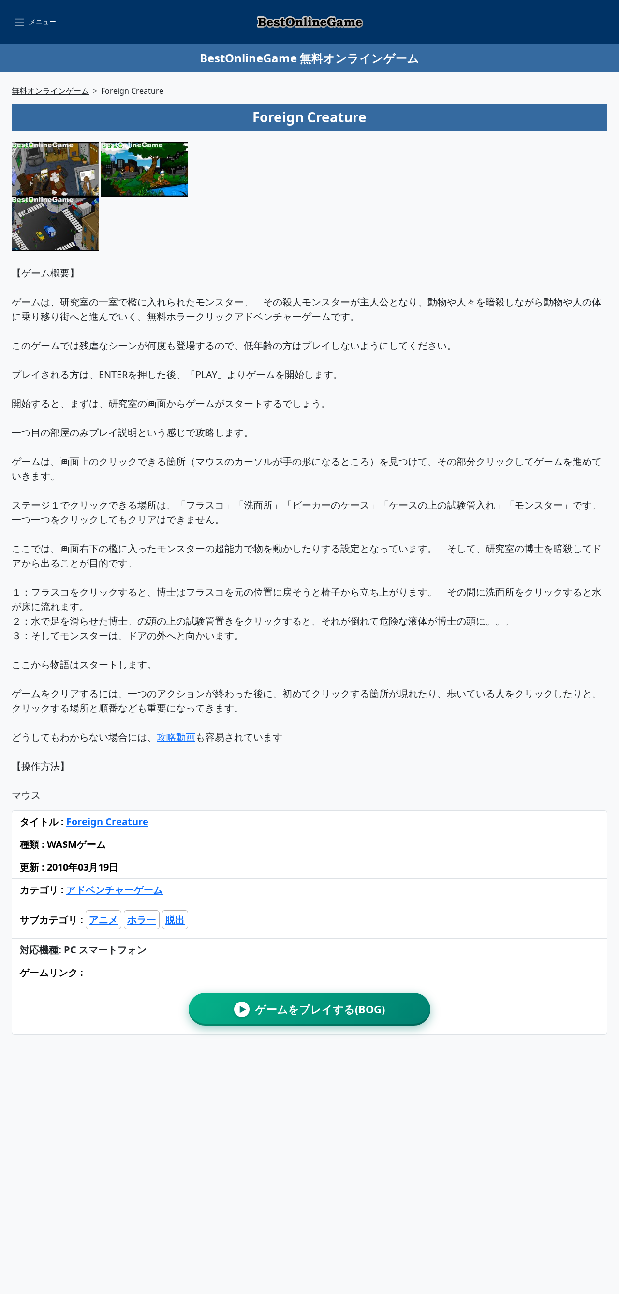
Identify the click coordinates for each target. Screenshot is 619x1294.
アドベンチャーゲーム (114, 889)
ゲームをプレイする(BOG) (312, 1009)
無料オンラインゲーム (50, 91)
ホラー (141, 919)
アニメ (103, 919)
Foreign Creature (107, 821)
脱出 (175, 919)
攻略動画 (176, 736)
